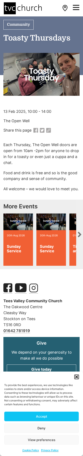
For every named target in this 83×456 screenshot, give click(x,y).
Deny (41, 428)
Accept (41, 416)
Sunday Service (14, 248)
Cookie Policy (30, 450)
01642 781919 (16, 330)
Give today (41, 369)
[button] (76, 377)
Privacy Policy (50, 450)
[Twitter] (42, 130)
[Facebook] (36, 130)
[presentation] (79, 234)
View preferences (41, 440)
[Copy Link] (48, 130)
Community (18, 24)
